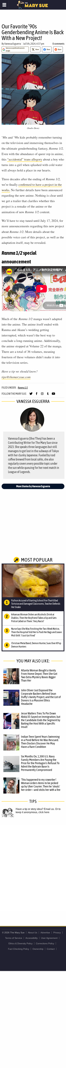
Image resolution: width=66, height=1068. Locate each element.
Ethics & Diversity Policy (20, 943)
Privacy (57, 932)
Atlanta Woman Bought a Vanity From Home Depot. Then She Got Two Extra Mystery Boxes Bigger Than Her (39, 675)
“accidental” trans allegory (24, 159)
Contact (51, 949)
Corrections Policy (45, 943)
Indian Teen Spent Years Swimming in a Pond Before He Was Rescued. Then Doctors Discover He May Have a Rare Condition (40, 741)
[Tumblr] (48, 395)
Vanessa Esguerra (12, 43)
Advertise (45, 932)
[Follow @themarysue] (31, 395)
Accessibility (31, 938)
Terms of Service (13, 938)
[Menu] (4, 5)
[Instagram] (42, 395)
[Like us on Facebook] (36, 395)
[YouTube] (53, 395)
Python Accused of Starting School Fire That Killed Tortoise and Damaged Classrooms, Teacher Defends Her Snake (35, 604)
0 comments (58, 43)
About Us (32, 932)
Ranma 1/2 (23, 387)
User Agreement (49, 938)
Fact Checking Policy (18, 949)
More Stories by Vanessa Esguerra (33, 486)
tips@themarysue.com (16, 377)
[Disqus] (33, 868)
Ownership (38, 949)
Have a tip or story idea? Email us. (35, 809)
